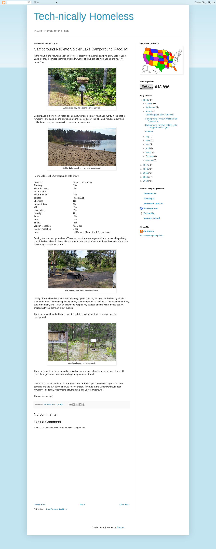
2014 (145, 177)
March (148, 152)
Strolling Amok (151, 208)
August (148, 111)
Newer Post (40, 504)
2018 (145, 100)
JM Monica (148, 231)
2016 (145, 169)
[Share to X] (76, 404)
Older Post (124, 504)
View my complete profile (151, 235)
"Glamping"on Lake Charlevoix (159, 115)
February (149, 156)
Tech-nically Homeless (84, 16)
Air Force (149, 131)
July (147, 136)
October (149, 103)
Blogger (120, 527)
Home (82, 504)
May (147, 144)
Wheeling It (149, 198)
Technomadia (150, 194)
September (150, 107)
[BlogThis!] (73, 404)
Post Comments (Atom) (56, 509)
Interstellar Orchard (153, 203)
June (148, 140)
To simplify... (149, 213)
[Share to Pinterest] (83, 404)
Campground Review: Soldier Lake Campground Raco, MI (161, 126)
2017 (145, 165)
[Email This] (70, 404)
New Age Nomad (152, 218)
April (147, 148)
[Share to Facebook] (80, 404)
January (149, 160)
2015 (145, 173)
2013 (145, 181)
